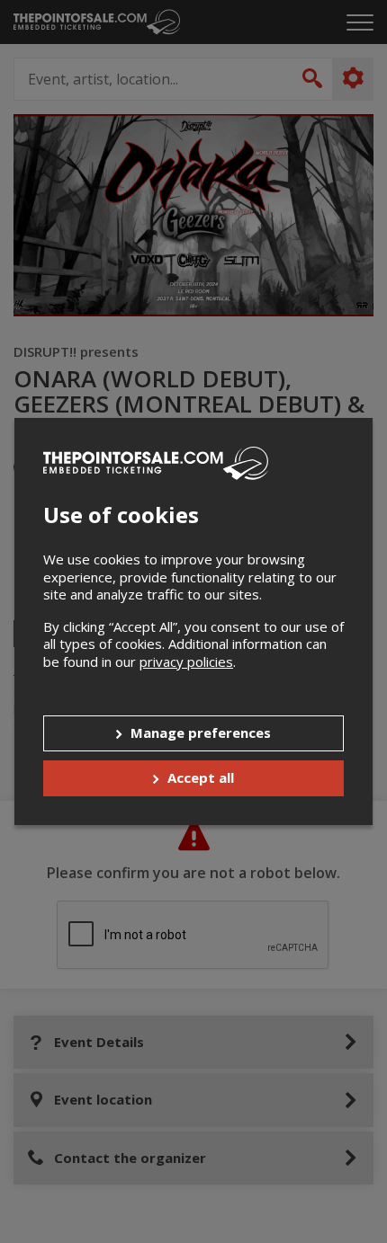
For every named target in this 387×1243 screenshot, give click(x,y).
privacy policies (186, 661)
